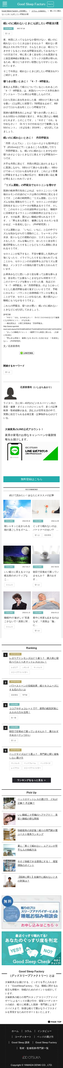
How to (50, 4)
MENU (5, 4)
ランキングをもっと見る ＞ (31, 780)
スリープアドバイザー (19, 672)
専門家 (24, 695)
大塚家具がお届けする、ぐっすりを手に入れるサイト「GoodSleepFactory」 (31, 4)
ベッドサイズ (45, 763)
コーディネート (23, 1036)
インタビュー (44, 1031)
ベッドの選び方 (45, 1036)
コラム (28, 1031)
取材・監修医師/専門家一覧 (34, 1048)
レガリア (14, 667)
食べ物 (13, 718)
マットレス (38, 667)
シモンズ (25, 667)
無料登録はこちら (31, 479)
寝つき (7, 33)
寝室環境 (47, 535)
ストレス (9, 585)
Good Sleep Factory (46, 1042)
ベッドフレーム (30, 763)
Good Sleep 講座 (21, 1042)
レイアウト (15, 768)
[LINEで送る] (26, 352)
